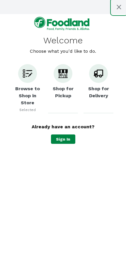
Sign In (63, 139)
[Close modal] (119, 7)
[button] (27, 88)
